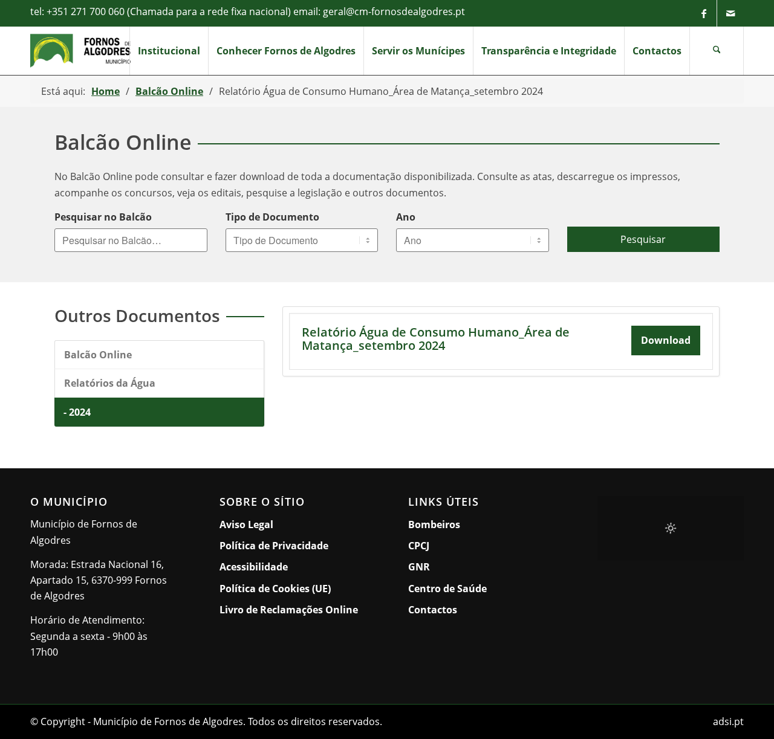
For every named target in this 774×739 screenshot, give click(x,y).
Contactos (432, 609)
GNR (419, 566)
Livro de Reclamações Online (293, 609)
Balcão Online (98, 354)
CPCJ (418, 545)
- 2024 (77, 412)
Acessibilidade (254, 566)
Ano (405, 217)
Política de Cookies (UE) (275, 588)
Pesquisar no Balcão (103, 217)
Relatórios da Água (109, 383)
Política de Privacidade (274, 545)
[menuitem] (168, 51)
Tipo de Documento (272, 217)
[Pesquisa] (716, 51)
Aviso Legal (246, 524)
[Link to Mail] (730, 13)
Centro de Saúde (447, 588)
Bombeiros (434, 524)
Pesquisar (643, 239)
